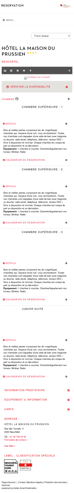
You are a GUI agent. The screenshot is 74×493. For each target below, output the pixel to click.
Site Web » (9, 445)
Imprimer (6, 485)
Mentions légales (35, 482)
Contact (21, 482)
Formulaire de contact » (16, 439)
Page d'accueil (8, 482)
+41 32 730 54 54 (17, 436)
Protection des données (55, 482)
